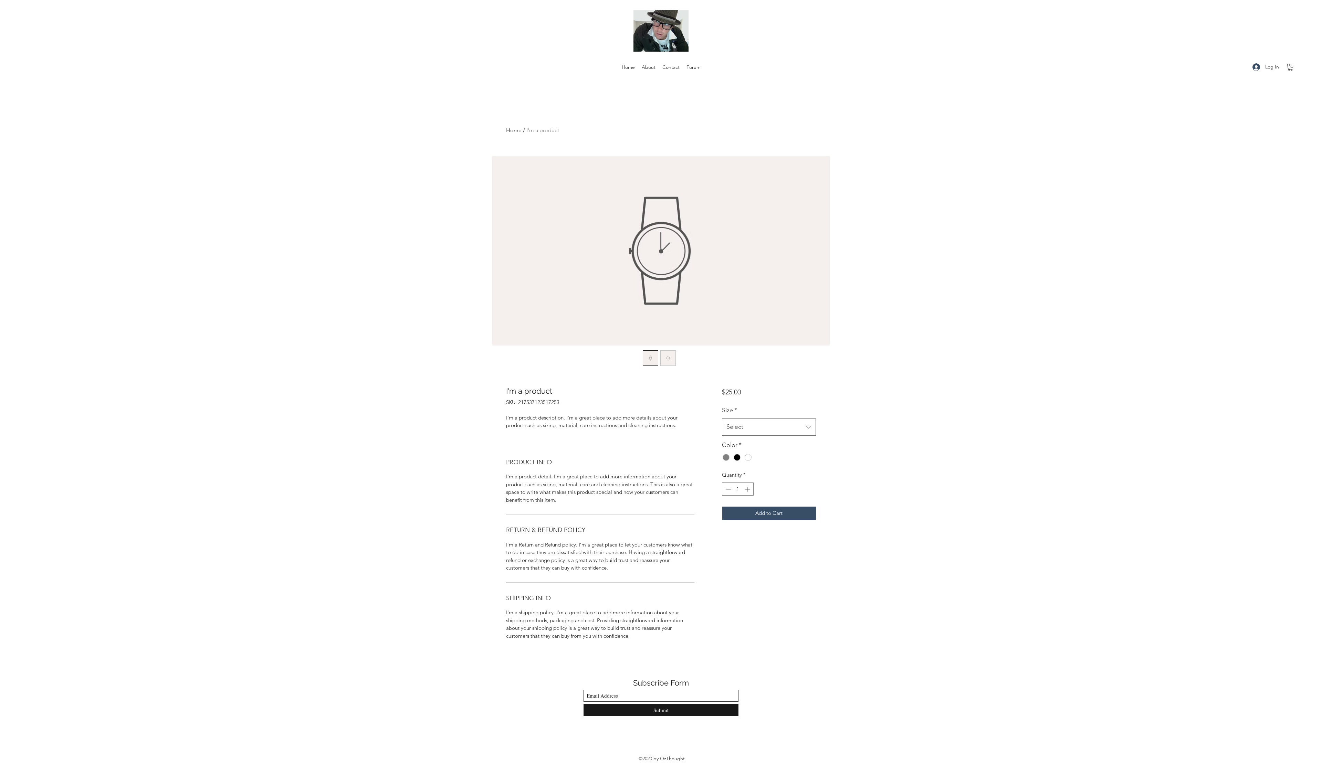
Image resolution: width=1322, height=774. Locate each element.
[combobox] (769, 427)
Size (729, 410)
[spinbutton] (737, 489)
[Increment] (748, 489)
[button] (1290, 67)
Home (514, 130)
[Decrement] (727, 489)
